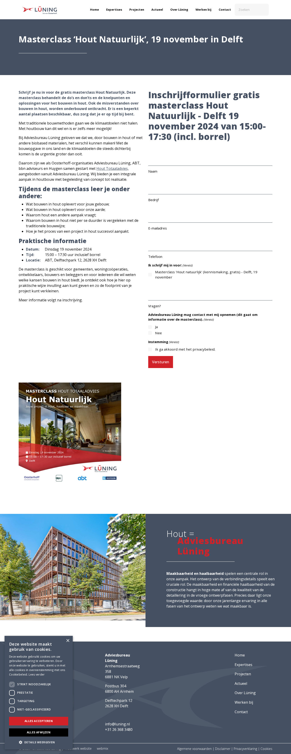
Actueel (157, 9)
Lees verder (37, 674)
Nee (158, 333)
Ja (156, 327)
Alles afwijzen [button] (39, 732)
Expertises (114, 9)
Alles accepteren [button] (39, 721)
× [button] (67, 640)
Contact (225, 9)
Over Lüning (179, 9)
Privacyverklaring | (247, 749)
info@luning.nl (117, 724)
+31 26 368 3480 (119, 729)
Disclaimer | (224, 749)
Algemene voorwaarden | (196, 749)
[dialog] (39, 692)
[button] (38, 742)
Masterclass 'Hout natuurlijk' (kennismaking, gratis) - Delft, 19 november (206, 274)
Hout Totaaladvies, (112, 168)
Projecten (136, 9)
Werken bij (203, 9)
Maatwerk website (78, 748)
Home (94, 9)
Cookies (266, 749)
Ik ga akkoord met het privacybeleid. (185, 349)
